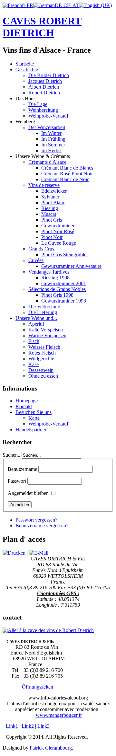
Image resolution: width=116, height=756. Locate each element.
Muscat (48, 214)
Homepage (26, 400)
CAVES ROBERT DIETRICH (42, 27)
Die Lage (37, 104)
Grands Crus (41, 248)
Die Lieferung (42, 312)
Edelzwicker (54, 191)
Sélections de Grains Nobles (57, 289)
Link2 (28, 726)
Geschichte (26, 69)
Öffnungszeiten (37, 687)
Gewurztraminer (57, 225)
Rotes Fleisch (42, 353)
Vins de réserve (44, 185)
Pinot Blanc (53, 202)
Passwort (17, 481)
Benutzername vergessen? (41, 525)
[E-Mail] (38, 553)
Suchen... (12, 455)
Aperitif (36, 324)
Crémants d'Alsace (47, 162)
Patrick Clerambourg (51, 748)
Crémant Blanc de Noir (65, 179)
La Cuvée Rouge (58, 243)
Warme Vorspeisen (47, 335)
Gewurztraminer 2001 (63, 283)
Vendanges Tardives (48, 272)
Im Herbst (51, 150)
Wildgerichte (41, 358)
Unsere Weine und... (36, 318)
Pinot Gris (51, 220)
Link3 (43, 726)
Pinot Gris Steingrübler (64, 254)
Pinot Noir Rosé (57, 231)
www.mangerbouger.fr (59, 715)
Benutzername (22, 469)
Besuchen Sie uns (33, 412)
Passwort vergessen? (36, 520)
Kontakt (23, 406)
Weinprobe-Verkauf (48, 116)
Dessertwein (40, 370)
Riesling (49, 208)
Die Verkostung (44, 306)
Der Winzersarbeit (46, 127)
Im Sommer (53, 144)
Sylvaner (50, 196)
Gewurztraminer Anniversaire (71, 266)
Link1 (12, 726)
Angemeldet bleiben (28, 493)
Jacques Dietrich (45, 81)
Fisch (33, 341)
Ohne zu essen (43, 376)
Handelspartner (30, 429)
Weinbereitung (43, 110)
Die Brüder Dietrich (48, 75)
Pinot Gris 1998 (57, 295)
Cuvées (36, 260)
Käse (33, 364)
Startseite (24, 63)
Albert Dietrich (43, 87)
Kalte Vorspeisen (45, 329)
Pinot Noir (52, 237)
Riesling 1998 (55, 277)
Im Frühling (53, 139)
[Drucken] (14, 553)
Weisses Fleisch (44, 347)
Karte (34, 418)
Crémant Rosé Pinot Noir (67, 173)
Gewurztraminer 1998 (63, 300)
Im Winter (51, 133)
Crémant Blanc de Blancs (67, 168)
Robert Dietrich (44, 92)
